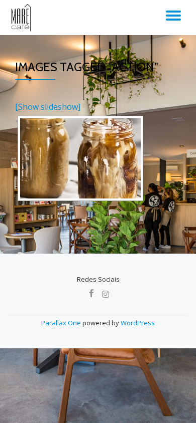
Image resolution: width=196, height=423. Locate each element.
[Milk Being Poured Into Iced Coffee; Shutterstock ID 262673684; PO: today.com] (80, 158)
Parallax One (61, 322)
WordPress (138, 322)
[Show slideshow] (47, 106)
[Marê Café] (22, 17)
